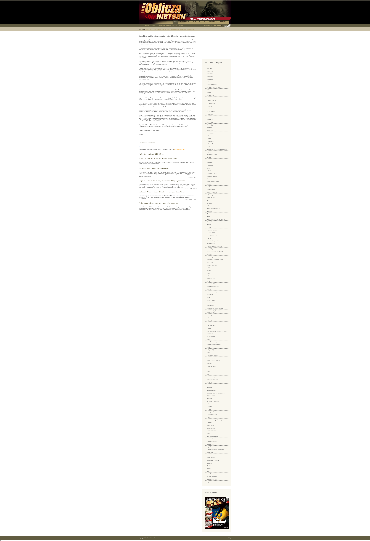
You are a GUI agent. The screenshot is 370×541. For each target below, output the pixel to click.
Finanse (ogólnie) (211, 125)
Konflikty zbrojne (211, 189)
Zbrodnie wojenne (211, 466)
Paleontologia (210, 249)
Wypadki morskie (211, 447)
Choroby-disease (211, 100)
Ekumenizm (210, 119)
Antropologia (210, 73)
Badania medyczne (212, 84)
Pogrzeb (209, 270)
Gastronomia (210, 130)
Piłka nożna (210, 262)
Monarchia (209, 222)
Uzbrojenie (209, 422)
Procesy (209, 289)
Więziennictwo (210, 425)
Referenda (209, 320)
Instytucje (209, 152)
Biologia (209, 92)
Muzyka (209, 224)
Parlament (209, 254)
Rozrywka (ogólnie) (212, 325)
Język (208, 168)
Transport (209, 387)
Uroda (208, 417)
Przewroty (209, 315)
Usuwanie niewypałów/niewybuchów (216, 420)
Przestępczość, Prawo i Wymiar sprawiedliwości (215, 311)
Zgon (208, 471)
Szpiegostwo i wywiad (212, 355)
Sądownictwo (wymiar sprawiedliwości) (217, 331)
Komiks (209, 187)
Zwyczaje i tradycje (212, 479)
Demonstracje (210, 109)
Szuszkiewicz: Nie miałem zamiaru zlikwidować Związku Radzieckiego (175, 29)
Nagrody (209, 227)
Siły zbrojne (210, 333)
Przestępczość (210, 305)
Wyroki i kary (210, 452)
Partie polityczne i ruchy (213, 257)
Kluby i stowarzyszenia (213, 181)
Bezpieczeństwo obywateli (214, 87)
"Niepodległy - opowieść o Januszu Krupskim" (171, 25)
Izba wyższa (210, 165)
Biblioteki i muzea (211, 90)
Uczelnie (209, 409)
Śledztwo (209, 363)
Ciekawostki (210, 106)
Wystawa (209, 455)
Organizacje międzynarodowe (214, 246)
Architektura (210, 79)
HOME (175, 22)
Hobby (208, 146)
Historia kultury (210, 141)
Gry (208, 135)
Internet (209, 157)
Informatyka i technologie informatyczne (217, 149)
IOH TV (194, 22)
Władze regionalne (212, 430)
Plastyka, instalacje (212, 265)
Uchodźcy (209, 406)
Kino (208, 179)
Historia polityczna (211, 144)
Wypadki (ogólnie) (211, 444)
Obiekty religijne (211, 243)
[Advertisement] (216, 45)
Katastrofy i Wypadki (212, 176)
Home (147, 29)
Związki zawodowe (212, 476)
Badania (209, 82)
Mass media (210, 214)
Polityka (209, 276)
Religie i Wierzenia (212, 323)
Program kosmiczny (212, 292)
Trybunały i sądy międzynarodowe (216, 393)
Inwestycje (209, 160)
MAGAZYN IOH (184, 22)
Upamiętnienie (210, 412)
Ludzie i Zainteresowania (213, 208)
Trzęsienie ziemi (211, 395)
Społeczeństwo (211, 336)
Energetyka (210, 122)
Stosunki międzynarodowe (214, 344)
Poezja (208, 267)
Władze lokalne (211, 428)
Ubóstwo (209, 404)
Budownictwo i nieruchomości (214, 98)
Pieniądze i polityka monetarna (215, 259)
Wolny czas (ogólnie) (212, 436)
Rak (208, 317)
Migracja (209, 216)
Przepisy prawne (211, 303)
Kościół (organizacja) (212, 192)
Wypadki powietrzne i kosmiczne (215, 449)
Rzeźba (209, 328)
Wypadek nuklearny (212, 441)
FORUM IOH (223, 22)
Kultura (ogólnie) (211, 197)
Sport (208, 339)
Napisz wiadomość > (179, 149)
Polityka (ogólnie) (211, 278)
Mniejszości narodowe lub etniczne (216, 219)
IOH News (153, 29)
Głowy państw (210, 133)
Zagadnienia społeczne (213, 460)
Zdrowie (209, 468)
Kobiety (209, 184)
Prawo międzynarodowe (213, 286)
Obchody (209, 238)
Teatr (208, 374)
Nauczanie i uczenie (212, 230)
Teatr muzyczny (211, 377)
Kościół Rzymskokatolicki (213, 195)
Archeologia (210, 76)
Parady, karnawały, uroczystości (215, 251)
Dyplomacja (210, 114)
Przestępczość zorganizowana (215, 308)
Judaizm (209, 170)
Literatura (209, 203)
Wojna (208, 433)
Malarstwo (209, 211)
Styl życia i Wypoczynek (213, 350)
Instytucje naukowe (212, 154)
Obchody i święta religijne (213, 241)
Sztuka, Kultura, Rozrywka (213, 360)
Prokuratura (210, 294)
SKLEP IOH (202, 22)
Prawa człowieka (211, 284)
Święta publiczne (211, 366)
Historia (209, 138)
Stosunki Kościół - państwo (214, 342)
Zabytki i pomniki (211, 457)
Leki (208, 200)
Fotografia (209, 127)
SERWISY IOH (213, 22)
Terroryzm (209, 385)
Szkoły (208, 352)
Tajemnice (209, 369)
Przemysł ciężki (211, 300)
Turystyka (209, 398)
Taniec (208, 371)
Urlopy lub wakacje (212, 414)
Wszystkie (209, 68)
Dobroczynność (211, 111)
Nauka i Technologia (212, 235)
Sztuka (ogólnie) (211, 358)
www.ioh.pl (163, 538)
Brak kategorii (210, 95)
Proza (208, 297)
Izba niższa (210, 162)
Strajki (208, 347)
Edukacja (209, 117)
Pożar (208, 281)
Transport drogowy (212, 390)
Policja (208, 273)
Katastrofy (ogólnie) (212, 173)
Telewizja (209, 382)
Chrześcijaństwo (211, 103)
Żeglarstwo (209, 482)
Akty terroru (210, 71)
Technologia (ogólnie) (212, 379)
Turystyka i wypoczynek (213, 401)
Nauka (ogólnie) (211, 232)
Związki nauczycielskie (213, 474)
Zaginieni (209, 463)
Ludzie (208, 206)
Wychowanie (210, 439)
